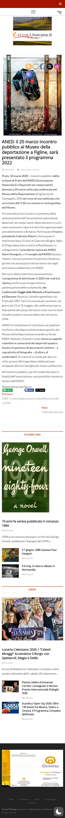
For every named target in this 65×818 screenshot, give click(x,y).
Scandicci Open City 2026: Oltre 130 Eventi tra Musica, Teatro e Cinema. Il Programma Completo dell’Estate (41, 709)
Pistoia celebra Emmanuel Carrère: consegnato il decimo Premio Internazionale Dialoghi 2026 (40, 688)
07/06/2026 (28, 558)
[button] (58, 811)
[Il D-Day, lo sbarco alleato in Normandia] (10, 571)
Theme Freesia (35, 809)
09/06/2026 (8, 663)
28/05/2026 (28, 719)
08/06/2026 (8, 530)
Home (11, 799)
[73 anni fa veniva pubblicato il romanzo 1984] (32, 477)
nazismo (35, 169)
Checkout (32, 803)
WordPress (46, 809)
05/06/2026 (28, 698)
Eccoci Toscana (9, 809)
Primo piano (23, 799)
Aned (22, 169)
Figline (28, 169)
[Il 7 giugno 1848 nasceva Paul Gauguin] (10, 555)
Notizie (37, 799)
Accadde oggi (50, 799)
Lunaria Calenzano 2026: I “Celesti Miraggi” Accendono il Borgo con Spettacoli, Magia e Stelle (26, 653)
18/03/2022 (9, 169)
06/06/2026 (28, 574)
